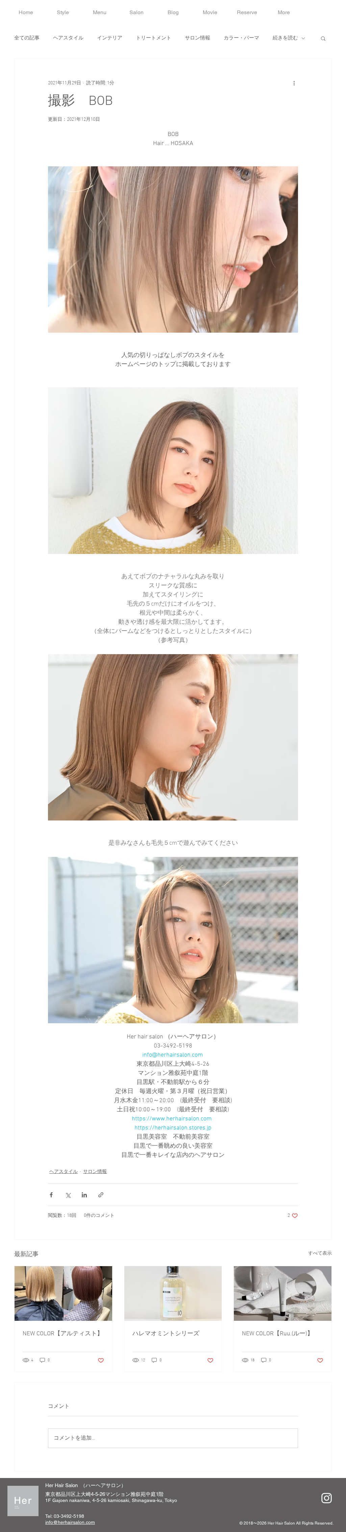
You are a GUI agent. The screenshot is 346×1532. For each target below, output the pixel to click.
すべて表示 (320, 1253)
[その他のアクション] (294, 83)
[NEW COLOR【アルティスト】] (63, 1293)
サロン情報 (197, 38)
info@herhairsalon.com (70, 1522)
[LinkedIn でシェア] (84, 1195)
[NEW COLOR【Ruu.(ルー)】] (282, 1293)
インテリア (109, 38)
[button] (323, 38)
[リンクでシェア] (101, 1195)
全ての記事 (27, 38)
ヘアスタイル (68, 38)
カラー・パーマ (241, 38)
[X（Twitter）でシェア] (68, 1195)
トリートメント (153, 38)
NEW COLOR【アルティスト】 (63, 1333)
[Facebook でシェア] (51, 1195)
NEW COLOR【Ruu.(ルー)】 (277, 1333)
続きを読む (285, 38)
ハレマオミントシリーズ (165, 1333)
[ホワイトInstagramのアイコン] (326, 1498)
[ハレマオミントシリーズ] (173, 1293)
